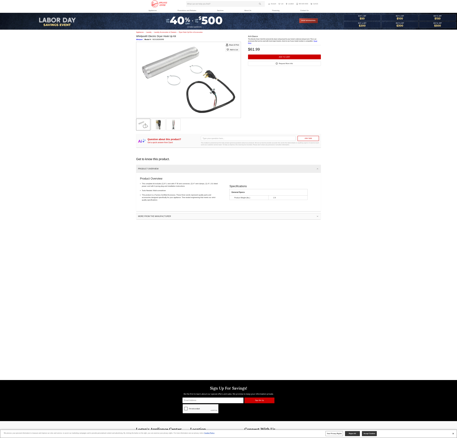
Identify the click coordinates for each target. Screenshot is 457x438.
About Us (247, 10)
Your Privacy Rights (334, 433)
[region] (228, 434)
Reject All (352, 433)
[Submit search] (260, 4)
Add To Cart (284, 57)
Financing (275, 10)
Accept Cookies (369, 433)
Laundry (149, 32)
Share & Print (234, 45)
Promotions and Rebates (187, 10)
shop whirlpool (308, 21)
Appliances (153, 10)
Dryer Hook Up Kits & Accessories (191, 32)
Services (220, 10)
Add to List (234, 50)
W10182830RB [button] (158, 39)
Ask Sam (308, 138)
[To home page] (159, 4)
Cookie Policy (209, 433)
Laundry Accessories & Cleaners (165, 32)
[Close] (453, 433)
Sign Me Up (259, 400)
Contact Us (304, 10)
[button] (269, 4)
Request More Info (286, 63)
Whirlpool (139, 39)
